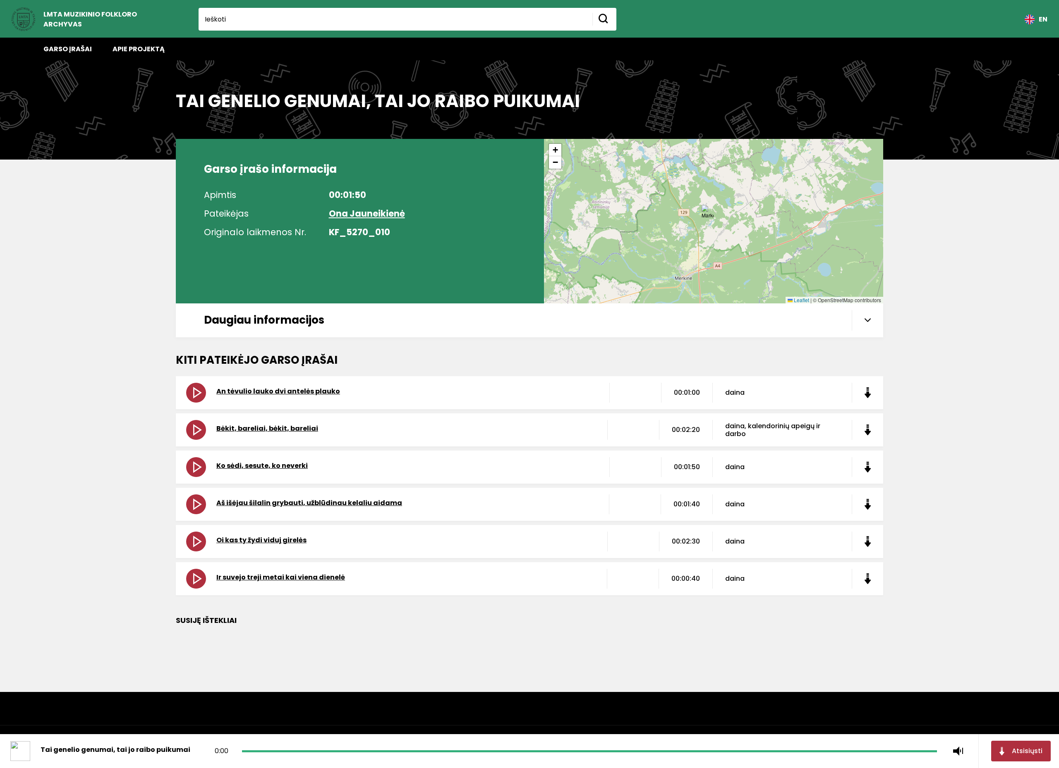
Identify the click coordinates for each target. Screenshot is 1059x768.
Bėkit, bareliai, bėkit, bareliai (267, 428)
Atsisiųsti (1027, 751)
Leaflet (801, 299)
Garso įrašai (67, 49)
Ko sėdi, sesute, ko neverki (262, 465)
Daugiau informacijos (264, 319)
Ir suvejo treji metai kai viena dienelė (280, 577)
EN (1043, 19)
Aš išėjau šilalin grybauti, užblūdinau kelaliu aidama (309, 503)
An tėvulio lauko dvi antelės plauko (278, 391)
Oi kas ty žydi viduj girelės (261, 540)
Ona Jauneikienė (367, 213)
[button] (708, 213)
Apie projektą (139, 49)
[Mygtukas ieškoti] (604, 19)
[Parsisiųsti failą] (867, 393)
